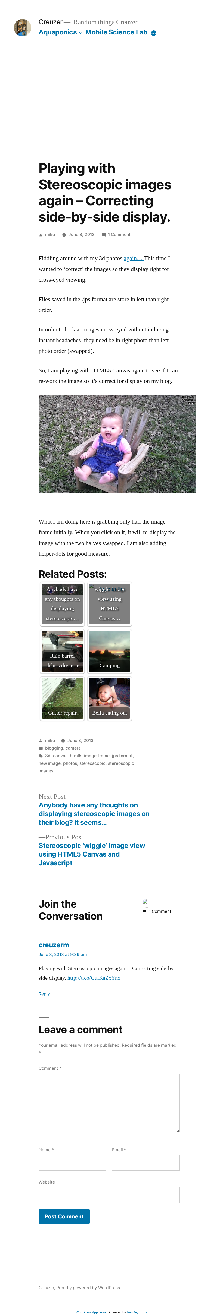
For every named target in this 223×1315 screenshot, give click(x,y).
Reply (44, 993)
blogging (54, 748)
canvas (60, 755)
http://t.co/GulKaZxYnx (93, 978)
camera (73, 748)
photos (70, 763)
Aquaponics (58, 32)
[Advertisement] (111, 95)
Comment (50, 1068)
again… (134, 258)
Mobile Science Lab (116, 32)
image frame (97, 755)
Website (47, 1182)
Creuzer (51, 22)
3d (48, 755)
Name (46, 1149)
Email (119, 1149)
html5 (76, 755)
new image (50, 763)
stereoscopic (92, 763)
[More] (153, 33)
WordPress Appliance (91, 1312)
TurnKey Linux (137, 1312)
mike (50, 234)
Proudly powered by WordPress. (88, 1287)
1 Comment (119, 234)
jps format (122, 755)
